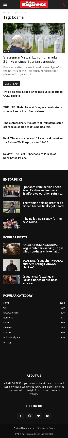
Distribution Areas (45, 428)
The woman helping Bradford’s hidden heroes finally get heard (43, 204)
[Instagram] (29, 416)
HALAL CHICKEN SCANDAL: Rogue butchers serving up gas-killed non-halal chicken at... (43, 248)
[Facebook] (20, 416)
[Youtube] (47, 416)
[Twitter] (38, 416)
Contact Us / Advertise (24, 428)
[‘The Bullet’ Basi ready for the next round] (11, 223)
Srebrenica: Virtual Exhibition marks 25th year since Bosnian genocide (30, 59)
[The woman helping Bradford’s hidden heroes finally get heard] (11, 207)
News (6, 52)
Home (6, 12)
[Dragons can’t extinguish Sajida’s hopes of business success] (11, 279)
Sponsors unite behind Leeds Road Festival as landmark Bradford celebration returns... (42, 190)
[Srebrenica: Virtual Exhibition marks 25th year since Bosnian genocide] (34, 38)
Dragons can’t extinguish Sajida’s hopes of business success (39, 280)
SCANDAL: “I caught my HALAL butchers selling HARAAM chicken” (43, 264)
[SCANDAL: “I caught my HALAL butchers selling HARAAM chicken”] (11, 265)
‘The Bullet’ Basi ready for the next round (42, 220)
